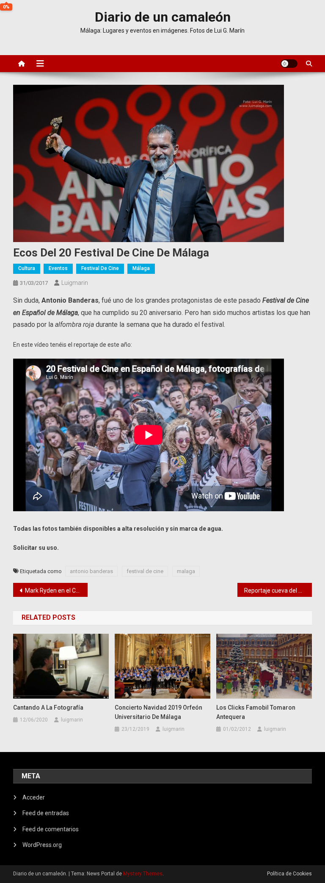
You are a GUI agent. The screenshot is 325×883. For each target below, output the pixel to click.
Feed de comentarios (50, 829)
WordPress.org (42, 844)
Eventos (58, 268)
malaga (186, 571)
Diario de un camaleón (163, 17)
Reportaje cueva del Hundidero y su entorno (278, 590)
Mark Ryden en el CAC (54, 590)
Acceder (33, 797)
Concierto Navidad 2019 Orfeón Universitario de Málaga (158, 712)
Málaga (141, 268)
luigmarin (74, 282)
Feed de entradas (45, 813)
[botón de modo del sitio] (289, 63)
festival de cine (145, 571)
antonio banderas (91, 571)
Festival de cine (100, 268)
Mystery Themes (142, 874)
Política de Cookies (289, 874)
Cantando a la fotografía (48, 707)
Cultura (26, 268)
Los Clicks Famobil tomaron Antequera (255, 712)
